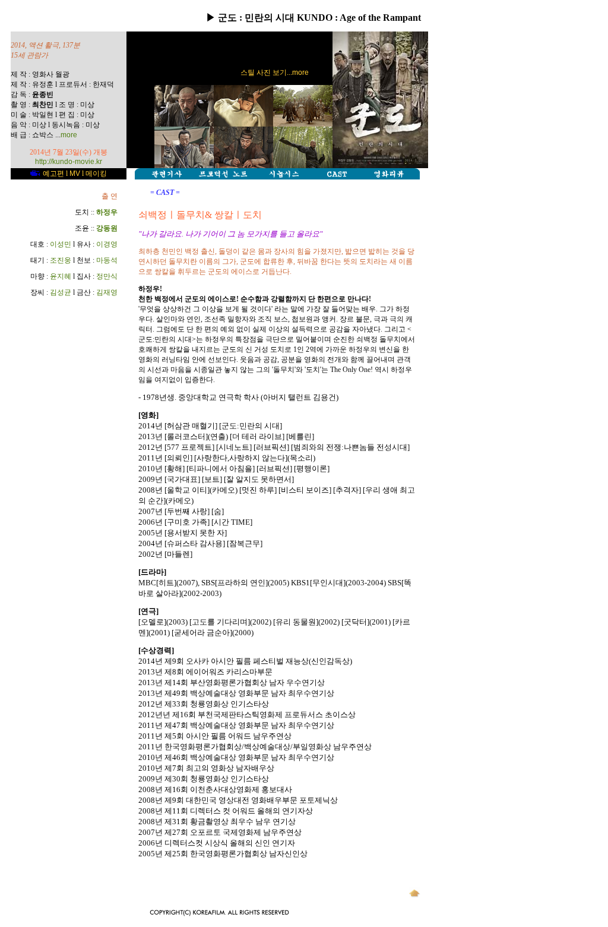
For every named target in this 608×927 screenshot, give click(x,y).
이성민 (60, 244)
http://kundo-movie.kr (68, 161)
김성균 (60, 292)
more (69, 135)
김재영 (107, 292)
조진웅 (60, 260)
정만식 (107, 276)
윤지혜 (60, 276)
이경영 (107, 244)
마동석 (107, 260)
